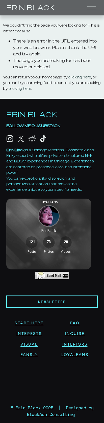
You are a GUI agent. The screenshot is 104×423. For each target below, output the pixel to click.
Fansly (29, 354)
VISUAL (29, 344)
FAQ (75, 323)
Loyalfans (74, 354)
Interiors (75, 344)
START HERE (29, 323)
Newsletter (52, 301)
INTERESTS (29, 333)
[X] (20, 138)
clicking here (79, 77)
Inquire (75, 333)
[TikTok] (43, 138)
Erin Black (30, 7)
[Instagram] (9, 138)
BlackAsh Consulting (51, 414)
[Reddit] (32, 138)
